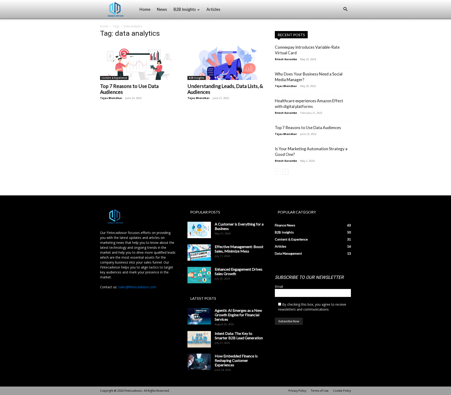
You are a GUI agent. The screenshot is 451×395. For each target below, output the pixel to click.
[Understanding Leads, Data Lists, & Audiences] (225, 61)
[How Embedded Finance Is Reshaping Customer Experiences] (199, 362)
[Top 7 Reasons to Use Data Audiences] (138, 61)
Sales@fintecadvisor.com (137, 287)
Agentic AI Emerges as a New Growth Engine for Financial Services (238, 314)
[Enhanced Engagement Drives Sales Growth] (199, 275)
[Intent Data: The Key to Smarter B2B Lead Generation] (199, 339)
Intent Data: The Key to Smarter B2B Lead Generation (239, 335)
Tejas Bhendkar (111, 98)
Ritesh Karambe (286, 59)
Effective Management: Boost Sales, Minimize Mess (239, 248)
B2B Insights (185, 9)
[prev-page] (278, 172)
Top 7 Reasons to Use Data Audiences (308, 127)
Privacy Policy (297, 391)
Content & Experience (114, 77)
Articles (213, 9)
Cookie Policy (342, 391)
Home (145, 9)
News (162, 9)
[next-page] (285, 172)
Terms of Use (320, 391)
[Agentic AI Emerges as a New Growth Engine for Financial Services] (199, 316)
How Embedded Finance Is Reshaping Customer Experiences (236, 360)
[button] (345, 10)
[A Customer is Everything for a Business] (199, 230)
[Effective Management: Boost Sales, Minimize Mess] (199, 252)
